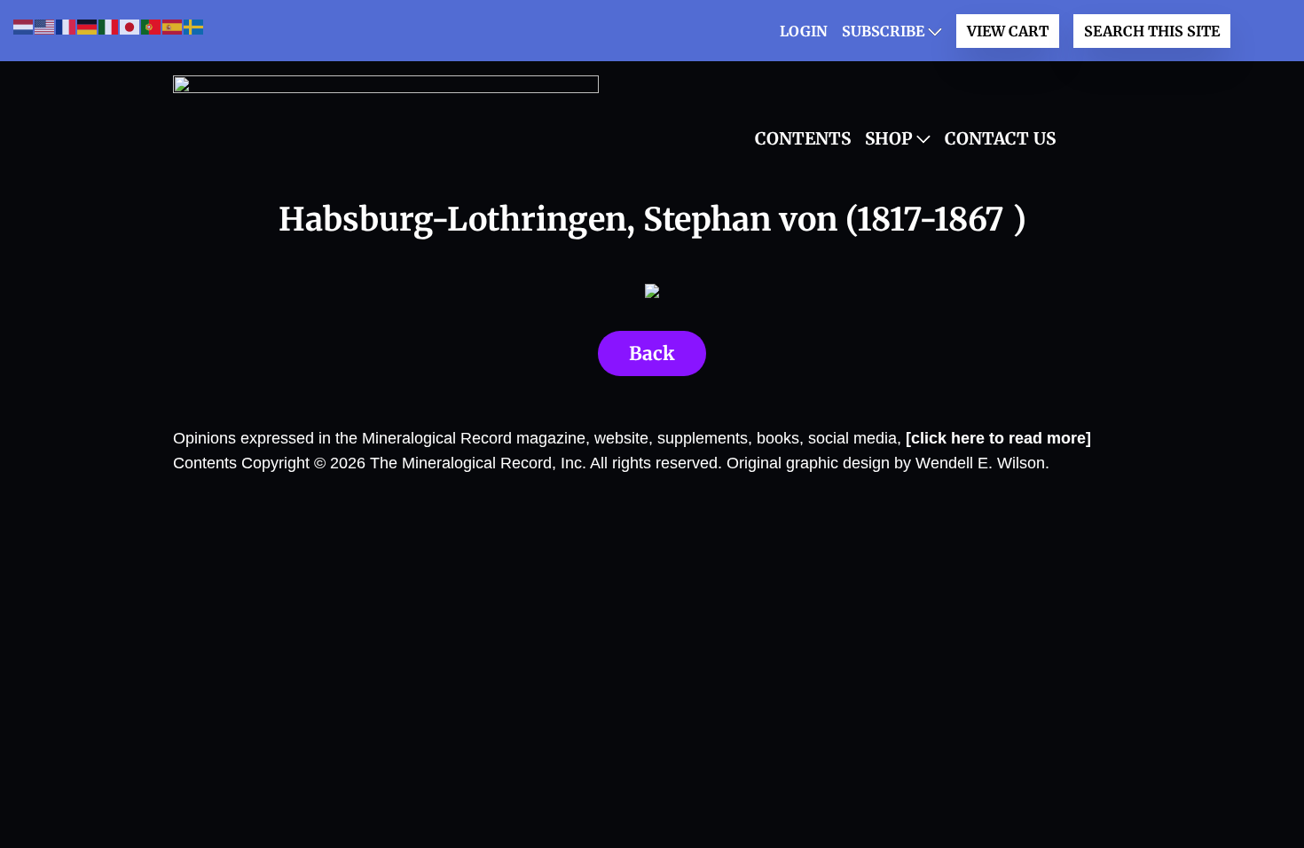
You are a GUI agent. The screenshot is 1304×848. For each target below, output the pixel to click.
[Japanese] (130, 26)
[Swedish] (194, 26)
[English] (45, 26)
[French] (66, 26)
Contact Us (1000, 138)
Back (652, 353)
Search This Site (1152, 31)
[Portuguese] (151, 26)
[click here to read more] (998, 438)
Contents (803, 138)
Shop (889, 138)
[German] (87, 26)
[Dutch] (24, 26)
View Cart (1008, 31)
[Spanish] (173, 26)
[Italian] (109, 26)
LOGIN (804, 31)
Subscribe (883, 31)
